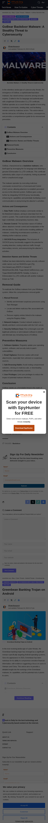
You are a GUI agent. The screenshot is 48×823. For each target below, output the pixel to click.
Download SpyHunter (24, 428)
